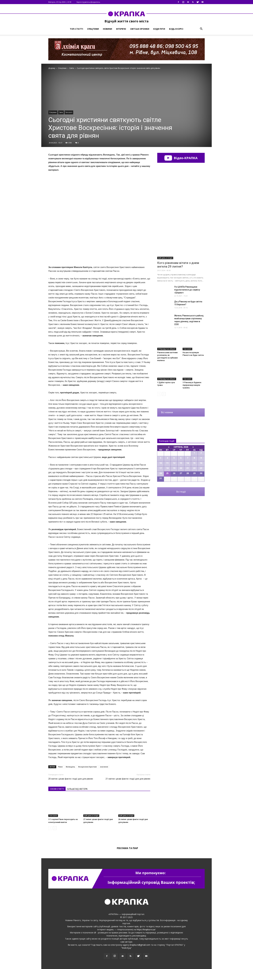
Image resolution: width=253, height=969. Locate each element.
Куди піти (159, 28)
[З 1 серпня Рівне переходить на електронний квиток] (64, 806)
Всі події (181, 491)
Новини (107, 28)
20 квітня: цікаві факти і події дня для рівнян (70, 778)
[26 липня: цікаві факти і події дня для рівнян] (134, 806)
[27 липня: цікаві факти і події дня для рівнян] (99, 806)
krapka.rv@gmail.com (140, 944)
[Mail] (188, 2)
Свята (61, 112)
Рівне (60, 767)
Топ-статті (76, 28)
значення (104, 767)
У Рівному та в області (166, 349)
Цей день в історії (91, 816)
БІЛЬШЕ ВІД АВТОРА (77, 789)
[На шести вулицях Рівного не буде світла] (194, 342)
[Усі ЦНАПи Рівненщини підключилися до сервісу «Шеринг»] (164, 290)
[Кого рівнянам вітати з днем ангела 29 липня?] (181, 242)
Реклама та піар (127, 848)
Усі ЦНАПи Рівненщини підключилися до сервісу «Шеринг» (187, 290)
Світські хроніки (139, 28)
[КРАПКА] (126, 13)
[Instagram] (183, 2)
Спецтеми (93, 28)
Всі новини (167, 412)
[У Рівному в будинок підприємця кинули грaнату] (194, 372)
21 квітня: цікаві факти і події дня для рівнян (128, 778)
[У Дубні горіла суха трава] (168, 372)
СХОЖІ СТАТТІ (57, 789)
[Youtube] (202, 2)
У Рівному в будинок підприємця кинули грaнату (192, 385)
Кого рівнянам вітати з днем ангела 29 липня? (178, 264)
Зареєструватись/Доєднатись (88, 2)
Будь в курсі (176, 28)
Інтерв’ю (121, 28)
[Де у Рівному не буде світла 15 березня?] (164, 305)
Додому (51, 68)
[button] (201, 28)
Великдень (70, 767)
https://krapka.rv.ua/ (146, 929)
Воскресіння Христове (87, 767)
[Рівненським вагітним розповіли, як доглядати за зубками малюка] (168, 342)
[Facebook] (178, 2)
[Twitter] (197, 2)
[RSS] (193, 2)
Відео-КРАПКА (185, 158)
